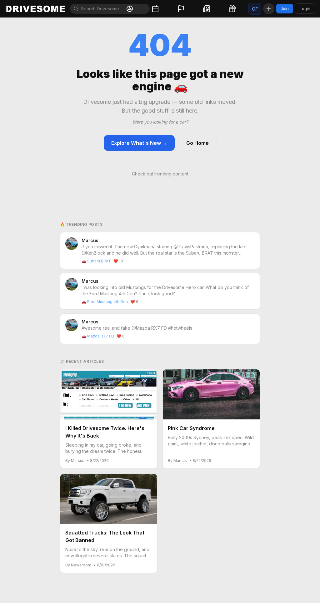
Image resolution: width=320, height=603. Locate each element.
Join (285, 8)
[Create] (268, 8)
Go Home (197, 143)
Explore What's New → (139, 143)
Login (305, 8)
